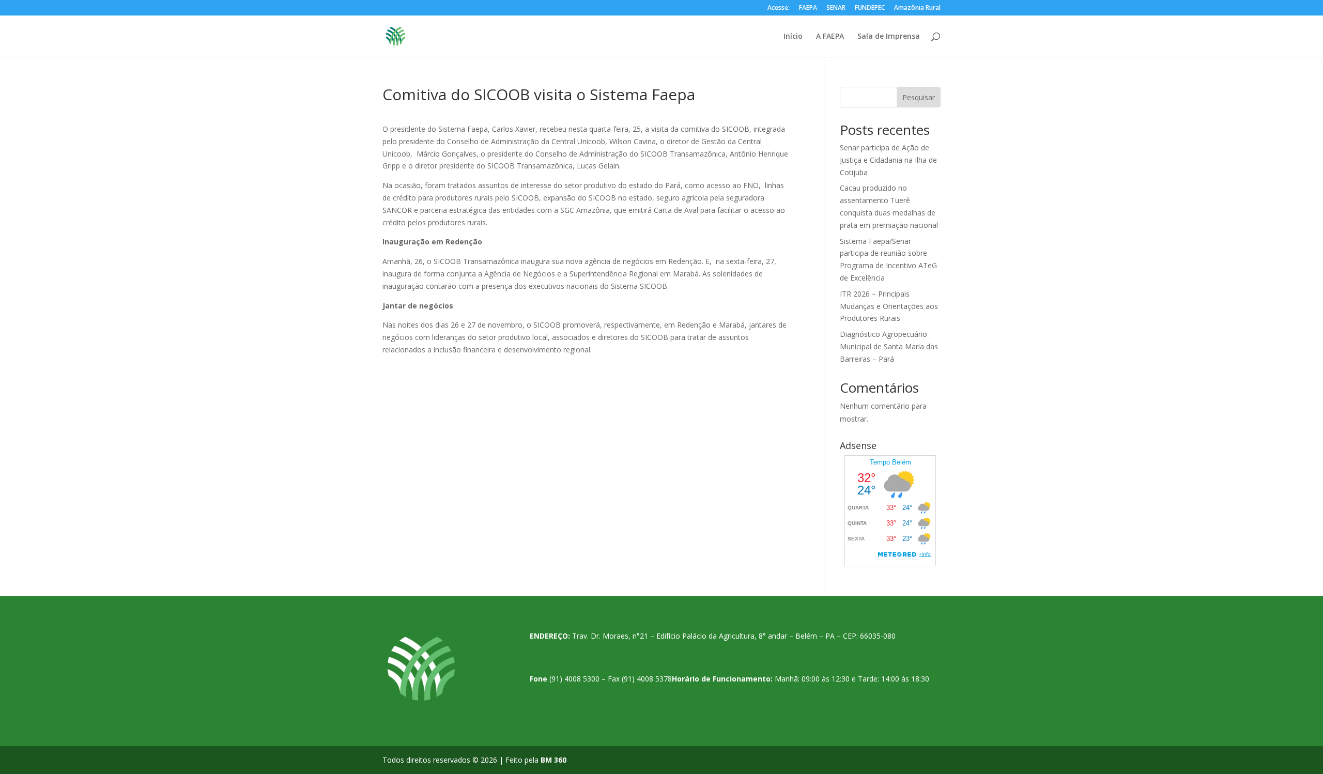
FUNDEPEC (870, 8)
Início (793, 37)
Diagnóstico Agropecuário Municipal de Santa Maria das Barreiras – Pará (889, 346)
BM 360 (553, 760)
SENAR (835, 8)
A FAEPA (830, 37)
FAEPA (808, 8)
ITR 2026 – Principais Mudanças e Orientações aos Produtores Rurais (889, 306)
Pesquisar (918, 97)
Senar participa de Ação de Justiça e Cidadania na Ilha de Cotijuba (888, 160)
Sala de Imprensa (888, 37)
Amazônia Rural (917, 8)
